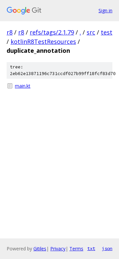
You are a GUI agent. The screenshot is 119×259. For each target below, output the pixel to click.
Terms (76, 248)
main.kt (22, 86)
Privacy (57, 248)
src (91, 32)
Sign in (105, 10)
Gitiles (39, 248)
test (106, 32)
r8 (10, 32)
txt (91, 248)
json (107, 248)
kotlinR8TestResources (43, 41)
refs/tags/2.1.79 (52, 32)
